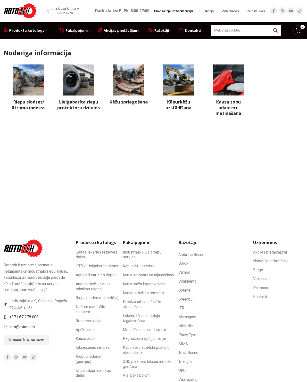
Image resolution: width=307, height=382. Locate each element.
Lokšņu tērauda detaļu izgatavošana (141, 318)
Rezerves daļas (89, 320)
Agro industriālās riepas (96, 275)
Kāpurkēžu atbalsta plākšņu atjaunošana (146, 350)
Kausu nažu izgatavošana (144, 284)
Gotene (184, 290)
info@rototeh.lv (22, 327)
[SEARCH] (275, 30)
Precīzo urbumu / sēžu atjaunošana (142, 304)
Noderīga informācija (270, 261)
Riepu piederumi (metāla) (97, 297)
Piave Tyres (188, 335)
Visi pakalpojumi (136, 375)
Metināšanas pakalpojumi (144, 329)
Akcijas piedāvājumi (270, 252)
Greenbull (186, 299)
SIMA (183, 344)
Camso (184, 272)
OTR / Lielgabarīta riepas (97, 266)
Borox (183, 263)
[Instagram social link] (282, 11)
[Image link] (24, 248)
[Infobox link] (28, 87)
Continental (187, 281)
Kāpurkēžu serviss (138, 266)
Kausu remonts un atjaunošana (148, 275)
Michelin (185, 326)
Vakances (261, 279)
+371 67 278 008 (24, 317)
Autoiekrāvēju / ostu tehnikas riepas (93, 286)
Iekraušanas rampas (93, 347)
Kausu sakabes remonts (143, 293)
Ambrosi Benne (191, 254)
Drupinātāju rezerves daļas (93, 373)
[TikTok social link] (299, 11)
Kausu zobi (85, 338)
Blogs (258, 270)
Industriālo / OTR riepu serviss (142, 255)
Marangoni (187, 317)
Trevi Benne (188, 352)
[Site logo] (21, 10)
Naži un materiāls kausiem (90, 309)
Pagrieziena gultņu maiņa (144, 338)
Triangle (185, 361)
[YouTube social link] (291, 11)
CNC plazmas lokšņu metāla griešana (147, 364)
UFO (182, 370)
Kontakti (260, 296)
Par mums (261, 288)
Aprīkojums (85, 329)
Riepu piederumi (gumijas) (89, 359)
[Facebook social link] (273, 11)
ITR (181, 308)
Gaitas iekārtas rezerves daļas (96, 255)
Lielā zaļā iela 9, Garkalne (65, 11)
